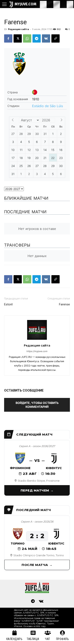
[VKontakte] (41, 601)
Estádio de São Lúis (47, 106)
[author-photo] (37, 339)
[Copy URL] (55, 38)
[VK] (46, 38)
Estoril (8, 304)
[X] (18, 38)
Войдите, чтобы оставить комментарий (37, 404)
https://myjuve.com (37, 351)
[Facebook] (8, 38)
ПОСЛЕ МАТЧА (35, 565)
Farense (64, 304)
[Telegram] (36, 38)
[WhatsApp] (27, 38)
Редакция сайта (18, 29)
